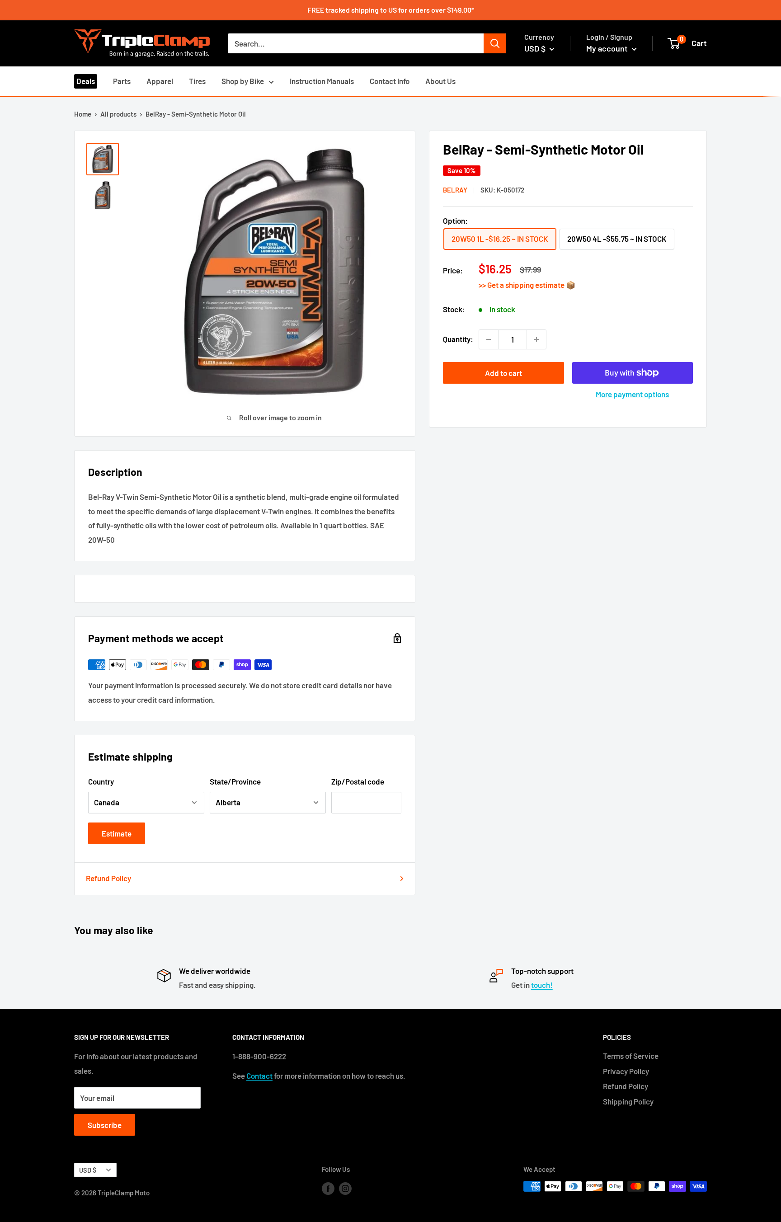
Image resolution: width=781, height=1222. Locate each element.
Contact (259, 1075)
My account (608, 48)
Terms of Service (631, 1055)
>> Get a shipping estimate (522, 284)
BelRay (455, 190)
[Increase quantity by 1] (536, 339)
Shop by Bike (242, 80)
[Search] (495, 43)
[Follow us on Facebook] (328, 1187)
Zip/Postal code (357, 781)
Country (101, 781)
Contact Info (389, 80)
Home (82, 114)
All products (118, 114)
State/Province (235, 781)
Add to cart (503, 372)
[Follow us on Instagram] (345, 1187)
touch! (542, 984)
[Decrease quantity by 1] (488, 339)
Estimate (117, 833)
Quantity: (458, 338)
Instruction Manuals (322, 80)
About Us (440, 80)
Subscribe (105, 1124)
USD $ (87, 1170)
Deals (85, 80)
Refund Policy (108, 878)
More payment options (632, 394)
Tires (197, 80)
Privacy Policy (626, 1071)
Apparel (159, 80)
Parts (122, 80)
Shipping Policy (628, 1101)
